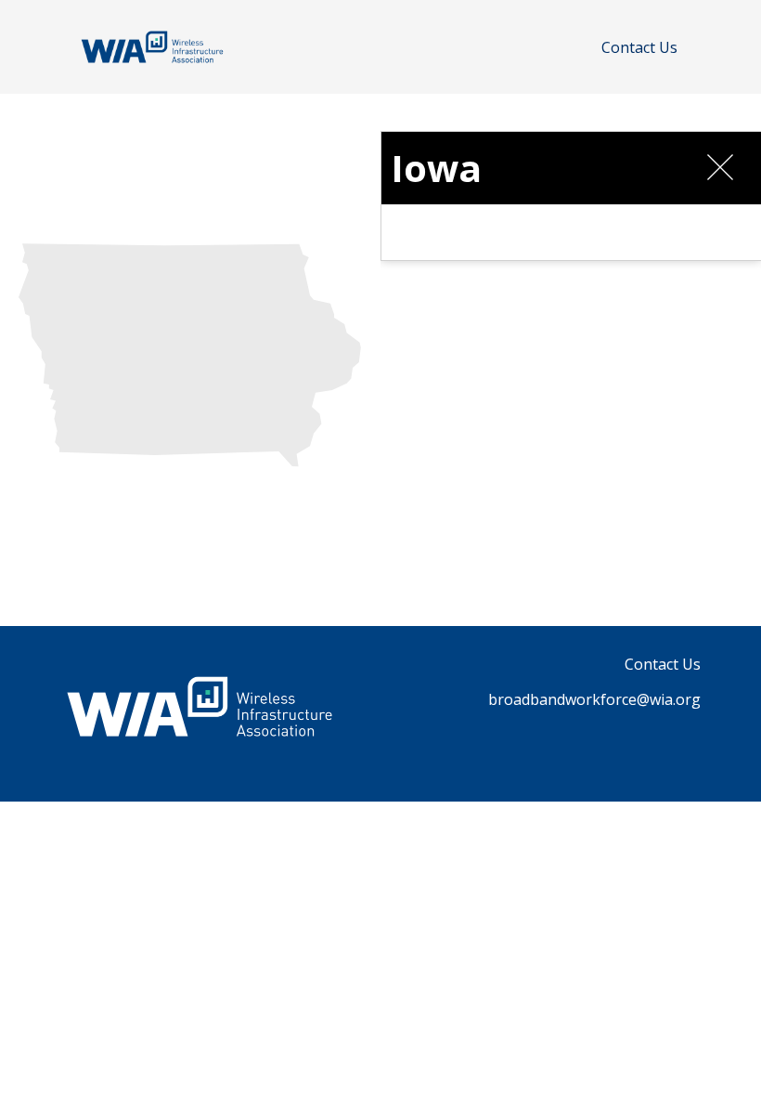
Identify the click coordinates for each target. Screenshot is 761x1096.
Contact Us (639, 47)
